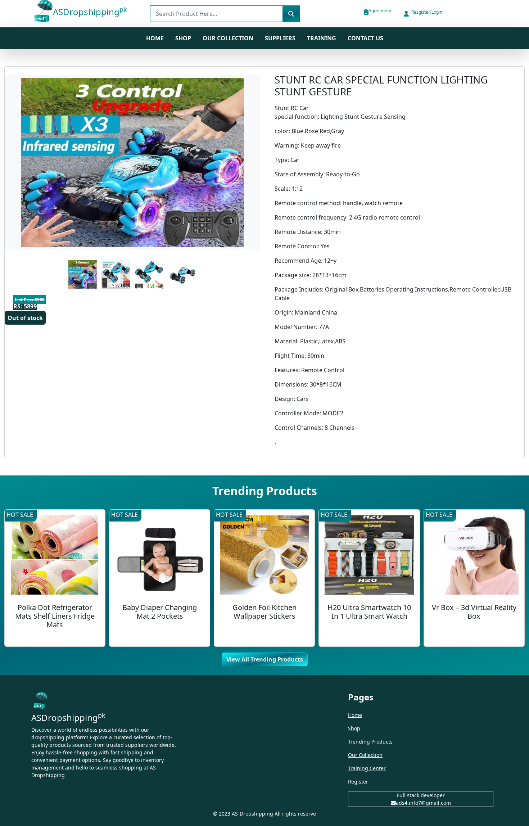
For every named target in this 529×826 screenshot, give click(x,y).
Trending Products (370, 741)
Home (155, 38)
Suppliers (280, 38)
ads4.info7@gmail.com (423, 802)
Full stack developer (421, 795)
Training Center (367, 768)
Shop (354, 728)
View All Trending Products (264, 659)
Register (358, 781)
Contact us (365, 38)
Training (321, 38)
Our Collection (228, 38)
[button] (422, 13)
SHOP (183, 38)
